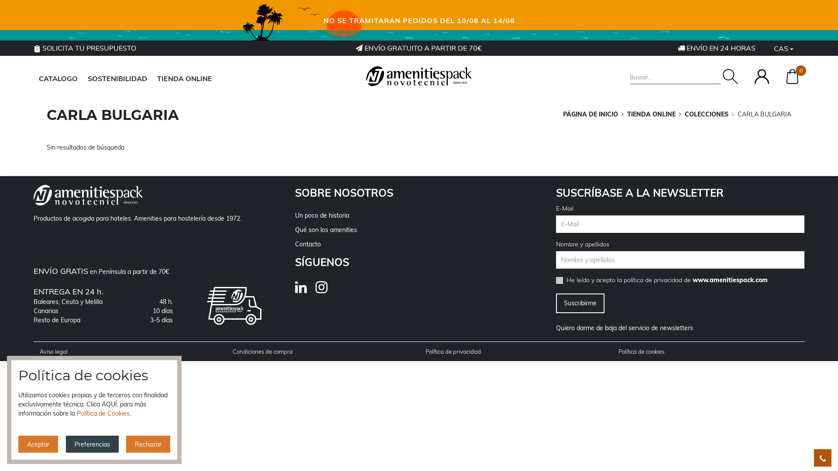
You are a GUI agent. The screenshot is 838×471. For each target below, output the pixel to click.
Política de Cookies (103, 413)
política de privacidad (653, 280)
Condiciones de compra (263, 351)
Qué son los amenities (326, 230)
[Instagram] (326, 290)
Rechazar (148, 444)
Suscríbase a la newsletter (640, 192)
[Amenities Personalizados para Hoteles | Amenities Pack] (419, 76)
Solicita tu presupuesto (88, 48)
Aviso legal (54, 351)
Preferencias (92, 444)
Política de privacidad (453, 351)
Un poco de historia (322, 215)
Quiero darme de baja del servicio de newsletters (624, 328)
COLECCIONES (706, 114)
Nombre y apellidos (582, 244)
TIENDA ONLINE (184, 78)
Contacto (308, 244)
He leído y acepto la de (667, 280)
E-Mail (565, 208)
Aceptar (38, 444)
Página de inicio (590, 114)
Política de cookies (641, 351)
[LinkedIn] (305, 290)
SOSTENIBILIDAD (117, 78)
